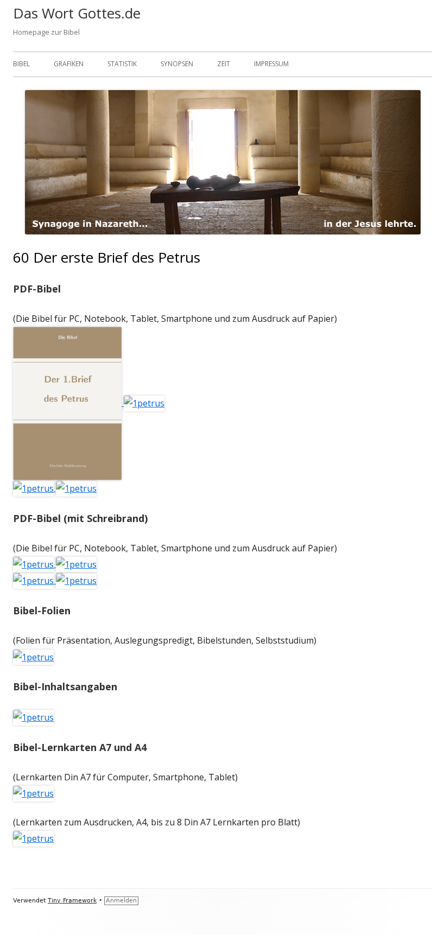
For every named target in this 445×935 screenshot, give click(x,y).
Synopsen (177, 63)
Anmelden (121, 900)
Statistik (122, 63)
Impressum (271, 63)
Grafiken (69, 63)
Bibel (21, 63)
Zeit (223, 63)
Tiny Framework (72, 900)
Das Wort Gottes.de (77, 13)
